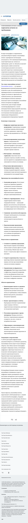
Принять (23, 23)
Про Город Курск (5, 449)
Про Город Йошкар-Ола (6, 445)
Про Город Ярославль (6, 437)
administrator (15, 35)
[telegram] (16, 420)
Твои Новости (4, 462)
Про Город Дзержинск (6, 459)
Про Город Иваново (5, 443)
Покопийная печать (7, 86)
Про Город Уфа (4, 454)
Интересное (3, 20)
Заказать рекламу (17, 20)
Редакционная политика (6, 477)
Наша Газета (4, 441)
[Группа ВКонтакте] (3, 472)
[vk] (12, 420)
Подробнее (9, 515)
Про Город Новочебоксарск (7, 435)
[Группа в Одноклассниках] (9, 472)
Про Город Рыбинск (5, 451)
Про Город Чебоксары (6, 432)
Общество (9, 20)
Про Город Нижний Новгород (7, 457)
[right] (26, 20)
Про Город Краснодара (6, 465)
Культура (24, 20)
